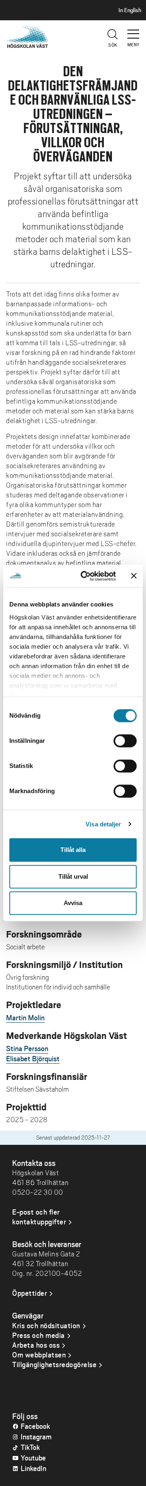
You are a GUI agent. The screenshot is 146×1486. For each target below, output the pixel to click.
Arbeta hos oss (36, 1345)
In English (129, 10)
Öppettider (29, 1293)
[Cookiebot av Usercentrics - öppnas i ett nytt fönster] (85, 576)
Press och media (38, 1335)
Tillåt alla (73, 849)
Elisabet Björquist (33, 1058)
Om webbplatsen (39, 1354)
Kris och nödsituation (46, 1325)
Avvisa (73, 902)
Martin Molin (25, 1017)
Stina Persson (27, 1048)
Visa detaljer (103, 824)
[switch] (125, 740)
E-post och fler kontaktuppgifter (39, 1216)
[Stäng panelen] (134, 576)
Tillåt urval (73, 876)
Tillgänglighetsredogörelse (54, 1364)
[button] (134, 30)
